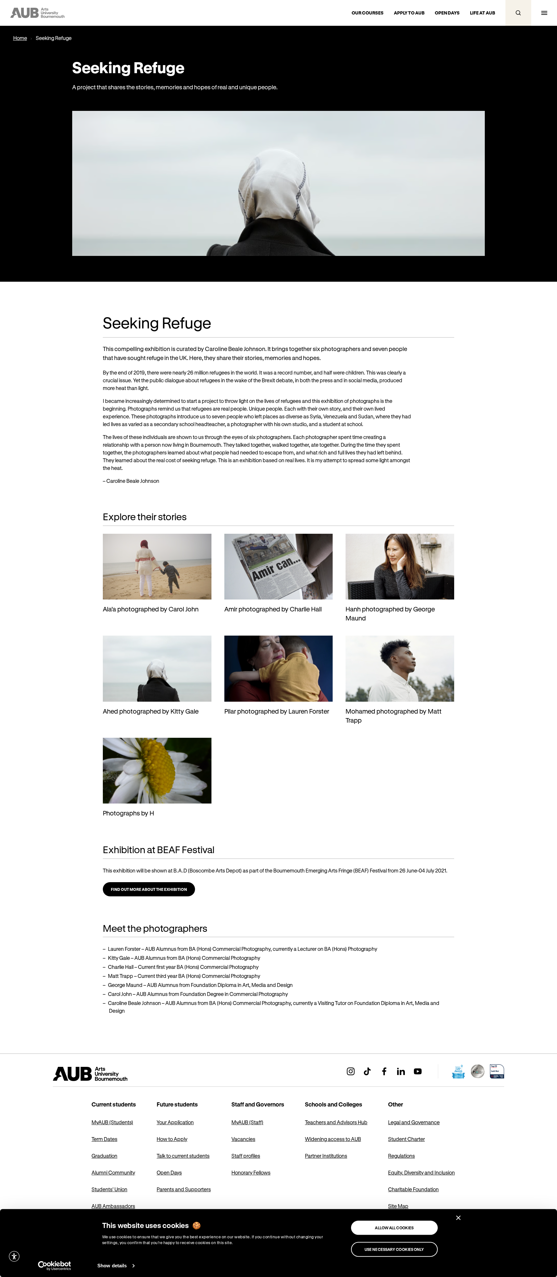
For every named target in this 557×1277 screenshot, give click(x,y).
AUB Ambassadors (113, 1206)
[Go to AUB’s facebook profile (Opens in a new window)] (384, 1071)
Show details (112, 1265)
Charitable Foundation (413, 1189)
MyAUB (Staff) (247, 1122)
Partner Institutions (326, 1156)
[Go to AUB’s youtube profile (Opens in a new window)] (418, 1071)
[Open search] (518, 13)
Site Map (398, 1206)
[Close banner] (458, 1217)
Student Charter (406, 1139)
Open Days (169, 1172)
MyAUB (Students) (112, 1122)
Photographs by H (128, 813)
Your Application (175, 1122)
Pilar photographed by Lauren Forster (276, 711)
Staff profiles (245, 1156)
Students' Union (109, 1189)
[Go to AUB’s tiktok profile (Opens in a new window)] (367, 1071)
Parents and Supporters (184, 1189)
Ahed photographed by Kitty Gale (151, 711)
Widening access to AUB (333, 1139)
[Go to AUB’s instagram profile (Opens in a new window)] (351, 1071)
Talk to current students (183, 1156)
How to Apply (172, 1139)
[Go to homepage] (104, 1074)
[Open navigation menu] (544, 13)
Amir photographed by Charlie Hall (273, 609)
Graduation (104, 1156)
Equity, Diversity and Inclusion (421, 1172)
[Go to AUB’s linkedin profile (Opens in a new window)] (401, 1071)
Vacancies (243, 1139)
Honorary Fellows (250, 1172)
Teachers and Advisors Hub (336, 1122)
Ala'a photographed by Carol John (151, 609)
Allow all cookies (394, 1227)
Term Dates (104, 1139)
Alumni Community (113, 1172)
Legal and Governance (414, 1122)
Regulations (401, 1156)
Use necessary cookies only (394, 1249)
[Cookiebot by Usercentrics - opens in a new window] (54, 1266)
